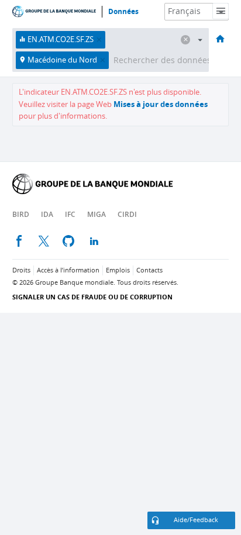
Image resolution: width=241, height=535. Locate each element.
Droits (21, 270)
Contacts (149, 270)
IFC (70, 214)
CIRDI (127, 214)
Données (123, 12)
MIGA (96, 214)
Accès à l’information (68, 270)
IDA (47, 214)
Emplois (118, 270)
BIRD (20, 214)
